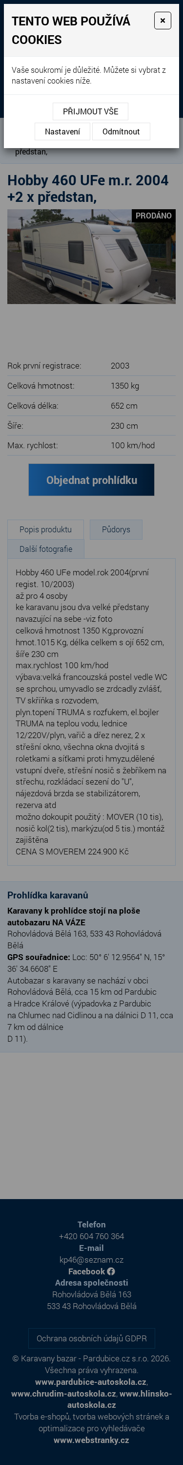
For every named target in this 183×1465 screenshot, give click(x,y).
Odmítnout (121, 131)
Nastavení (62, 131)
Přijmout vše (90, 111)
